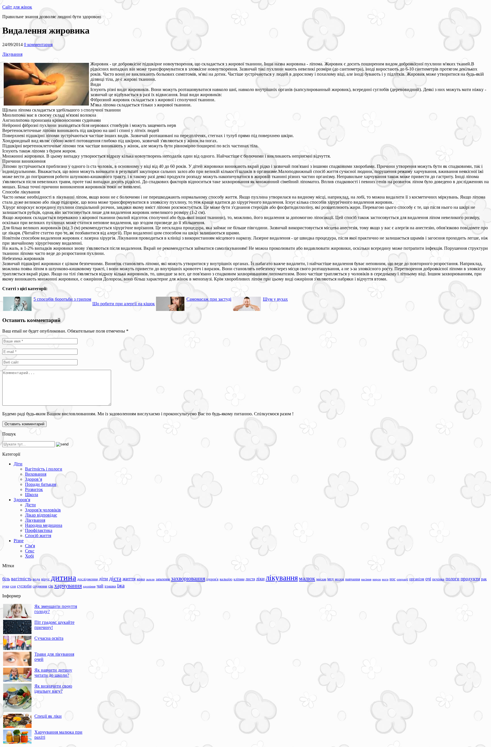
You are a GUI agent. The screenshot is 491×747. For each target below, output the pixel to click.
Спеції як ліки (48, 716)
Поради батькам (40, 484)
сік (50, 586)
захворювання (188, 578)
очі (428, 578)
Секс (29, 550)
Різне (19, 540)
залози (150, 579)
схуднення (40, 586)
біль (6, 578)
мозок (339, 579)
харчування (68, 585)
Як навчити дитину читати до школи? (53, 673)
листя (250, 579)
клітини (239, 579)
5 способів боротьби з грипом (62, 299)
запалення (163, 579)
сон (13, 586)
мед (330, 579)
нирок (377, 579)
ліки (260, 578)
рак (484, 579)
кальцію (226, 579)
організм (416, 579)
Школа (31, 494)
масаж (321, 579)
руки (5, 586)
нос (393, 579)
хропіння (89, 586)
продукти (470, 578)
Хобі (29, 556)
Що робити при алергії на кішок (123, 303)
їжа (120, 586)
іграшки (110, 586)
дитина (63, 577)
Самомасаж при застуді (208, 299)
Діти (18, 463)
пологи (452, 578)
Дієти (30, 504)
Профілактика (38, 530)
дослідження (87, 579)
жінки (141, 579)
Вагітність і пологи (43, 469)
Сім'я (30, 545)
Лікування (12, 54)
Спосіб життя (38, 535)
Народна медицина (43, 525)
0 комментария (38, 44)
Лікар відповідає (41, 515)
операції (402, 579)
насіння (366, 579)
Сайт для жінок (17, 7)
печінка (438, 579)
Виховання (35, 474)
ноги (385, 579)
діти (103, 578)
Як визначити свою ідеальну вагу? (53, 689)
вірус (45, 579)
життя (129, 578)
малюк (307, 578)
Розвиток (34, 489)
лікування (282, 577)
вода (36, 579)
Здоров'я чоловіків (43, 509)
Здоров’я (33, 479)
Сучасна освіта (48, 638)
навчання (352, 579)
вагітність (21, 578)
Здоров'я (22, 499)
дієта (115, 578)
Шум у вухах (275, 299)
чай (100, 585)
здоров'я (212, 579)
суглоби (24, 586)
